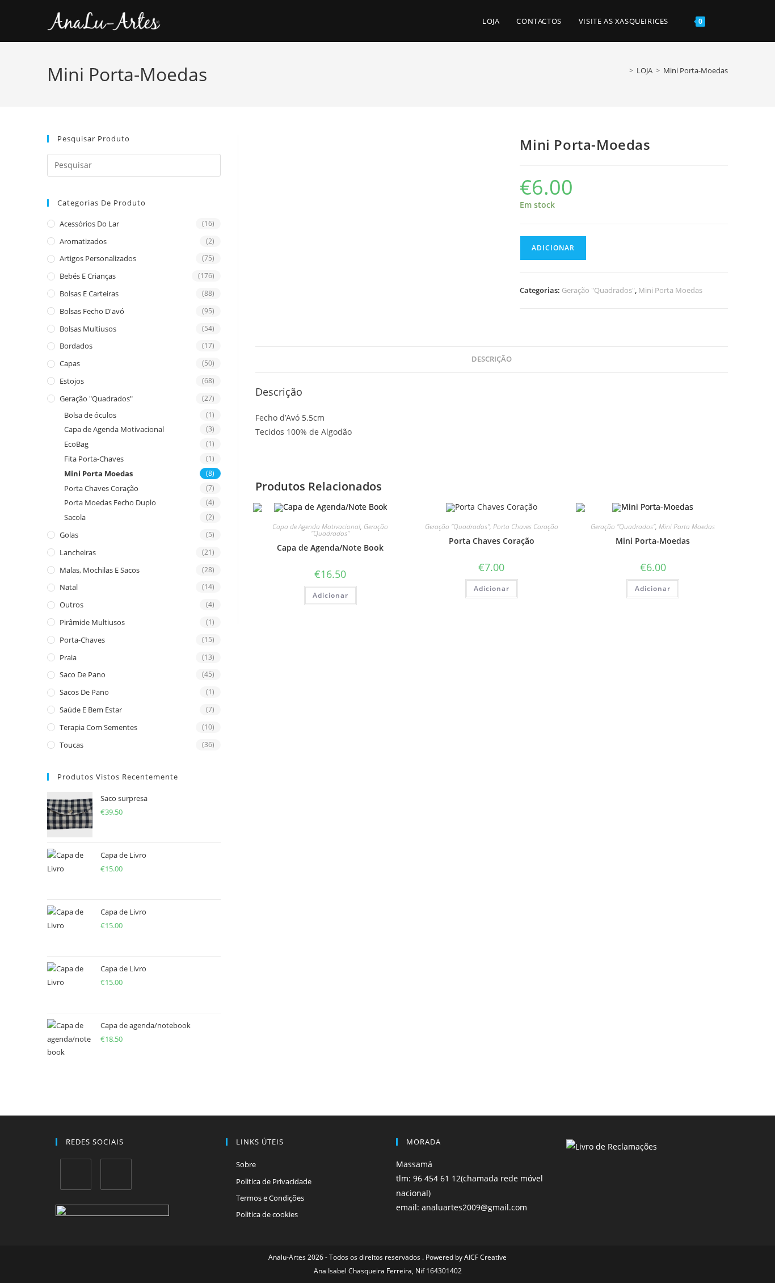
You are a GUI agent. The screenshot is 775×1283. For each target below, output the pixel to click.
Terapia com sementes (98, 727)
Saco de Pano (83, 674)
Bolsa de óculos (90, 415)
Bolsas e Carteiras (89, 293)
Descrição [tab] (491, 359)
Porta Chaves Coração (101, 488)
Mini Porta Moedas (98, 473)
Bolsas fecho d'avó (92, 311)
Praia (68, 657)
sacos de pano (84, 692)
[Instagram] (116, 1174)
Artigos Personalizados (98, 258)
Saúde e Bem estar (91, 710)
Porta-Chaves (82, 640)
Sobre (246, 1164)
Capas (70, 363)
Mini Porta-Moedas (695, 70)
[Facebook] (75, 1174)
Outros (71, 604)
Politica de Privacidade (273, 1181)
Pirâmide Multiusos (92, 622)
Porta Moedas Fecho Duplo (110, 502)
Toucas (71, 745)
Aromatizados (83, 241)
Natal (69, 587)
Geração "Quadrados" (96, 398)
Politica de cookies (267, 1214)
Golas (69, 535)
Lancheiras (78, 552)
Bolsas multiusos (88, 329)
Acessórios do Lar (89, 224)
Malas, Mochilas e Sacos (100, 570)
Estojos (72, 381)
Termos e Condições (270, 1198)
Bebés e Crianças (88, 276)
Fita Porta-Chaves (94, 459)
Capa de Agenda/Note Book (330, 547)
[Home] (623, 70)
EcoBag (76, 444)
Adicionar (553, 248)
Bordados (76, 346)
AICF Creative (485, 1257)
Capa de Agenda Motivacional (114, 429)
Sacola (75, 517)
